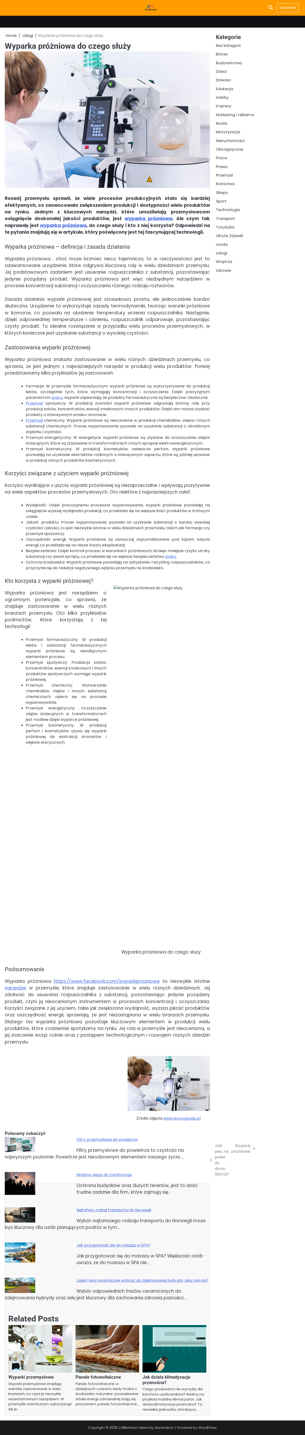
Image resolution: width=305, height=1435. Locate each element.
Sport (221, 201)
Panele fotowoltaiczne (98, 1377)
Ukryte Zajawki (229, 235)
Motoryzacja (228, 132)
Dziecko (223, 80)
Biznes (222, 54)
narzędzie (15, 988)
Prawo (222, 166)
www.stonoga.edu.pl (182, 1118)
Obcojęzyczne (229, 149)
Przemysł (34, 403)
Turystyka (225, 227)
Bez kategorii (228, 45)
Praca (221, 158)
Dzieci (221, 71)
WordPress (207, 1427)
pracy (57, 397)
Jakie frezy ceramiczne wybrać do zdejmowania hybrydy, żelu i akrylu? (142, 1280)
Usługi (221, 253)
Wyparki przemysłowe (31, 1377)
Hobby (222, 97)
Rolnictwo (225, 184)
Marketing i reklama (235, 114)
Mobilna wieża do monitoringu (104, 1175)
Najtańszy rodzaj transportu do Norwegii (113, 1210)
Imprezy (223, 106)
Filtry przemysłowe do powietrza (106, 1139)
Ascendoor (164, 1427)
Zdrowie (223, 270)
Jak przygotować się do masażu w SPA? (113, 1245)
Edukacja (224, 88)
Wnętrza (224, 261)
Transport (225, 218)
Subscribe (287, 7)
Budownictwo (229, 62)
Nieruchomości (230, 140)
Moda (221, 123)
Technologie (228, 210)
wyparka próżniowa (149, 218)
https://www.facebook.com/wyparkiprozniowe (107, 981)
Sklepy (222, 192)
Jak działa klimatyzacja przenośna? (166, 1379)
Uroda (222, 244)
